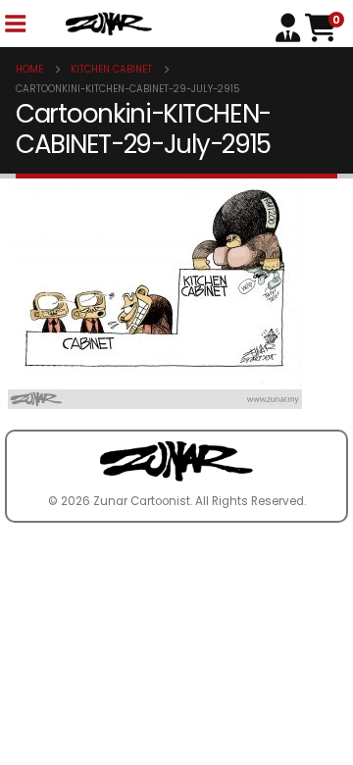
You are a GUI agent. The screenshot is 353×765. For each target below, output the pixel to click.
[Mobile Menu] (14, 24)
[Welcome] (290, 26)
